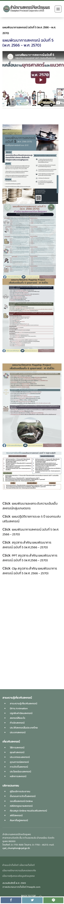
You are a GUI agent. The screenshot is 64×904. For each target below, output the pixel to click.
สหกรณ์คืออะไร (17, 718)
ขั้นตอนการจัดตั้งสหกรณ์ (22, 796)
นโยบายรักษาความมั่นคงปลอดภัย (19, 870)
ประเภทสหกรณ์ (17, 732)
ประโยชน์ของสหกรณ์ (20, 771)
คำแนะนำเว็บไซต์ (10, 865)
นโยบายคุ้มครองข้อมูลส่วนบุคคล (18, 876)
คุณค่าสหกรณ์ (17, 752)
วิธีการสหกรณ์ (17, 747)
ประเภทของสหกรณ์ (20, 757)
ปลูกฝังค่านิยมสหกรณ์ (21, 713)
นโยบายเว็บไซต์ (27, 865)
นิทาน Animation (19, 708)
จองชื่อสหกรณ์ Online (21, 801)
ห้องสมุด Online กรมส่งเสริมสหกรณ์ (28, 810)
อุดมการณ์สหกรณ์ (19, 762)
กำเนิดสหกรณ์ (17, 723)
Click (6, 503)
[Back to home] (27, 9)
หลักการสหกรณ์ (18, 776)
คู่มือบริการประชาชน (20, 791)
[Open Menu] (58, 9)
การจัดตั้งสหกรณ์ (19, 767)
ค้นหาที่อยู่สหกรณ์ (19, 820)
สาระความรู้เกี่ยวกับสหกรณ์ (23, 703)
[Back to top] (40, 895)
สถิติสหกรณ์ (16, 815)
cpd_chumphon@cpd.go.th (16, 848)
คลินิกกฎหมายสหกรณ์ (21, 806)
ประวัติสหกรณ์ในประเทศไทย (24, 727)
